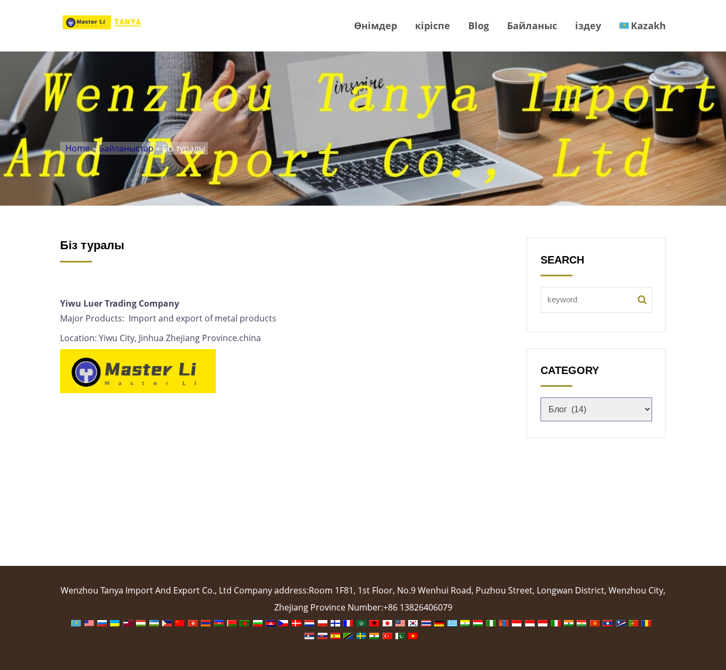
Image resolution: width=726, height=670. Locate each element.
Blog (478, 25)
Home (77, 148)
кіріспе (432, 25)
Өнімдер (375, 25)
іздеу (588, 25)
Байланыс (532, 25)
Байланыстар (126, 148)
